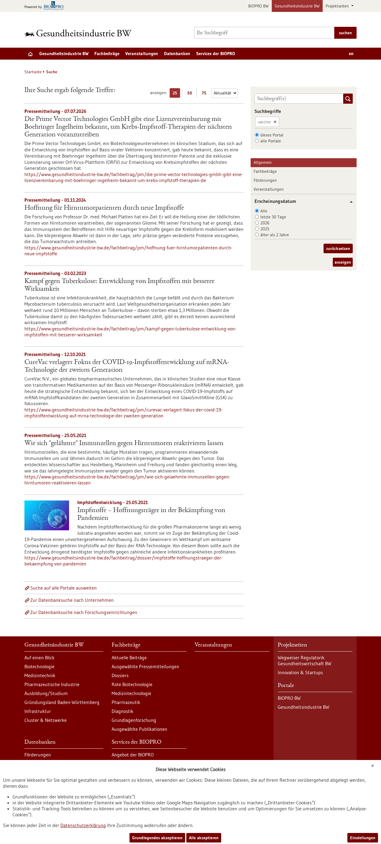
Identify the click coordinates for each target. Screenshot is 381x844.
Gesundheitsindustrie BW (297, 6)
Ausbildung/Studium (46, 693)
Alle (263, 211)
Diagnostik (122, 711)
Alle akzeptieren (203, 837)
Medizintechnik (39, 675)
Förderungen (265, 180)
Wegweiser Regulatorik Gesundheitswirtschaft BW (304, 660)
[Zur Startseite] (79, 33)
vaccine (264, 122)
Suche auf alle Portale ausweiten (63, 588)
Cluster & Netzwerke (45, 720)
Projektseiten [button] (338, 6)
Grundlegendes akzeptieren (157, 837)
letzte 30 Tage (273, 217)
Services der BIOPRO (215, 53)
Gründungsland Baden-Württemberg (61, 702)
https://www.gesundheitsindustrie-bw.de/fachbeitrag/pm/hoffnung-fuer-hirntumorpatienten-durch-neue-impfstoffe (128, 251)
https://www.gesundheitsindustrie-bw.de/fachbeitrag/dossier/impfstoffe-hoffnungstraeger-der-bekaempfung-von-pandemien (123, 561)
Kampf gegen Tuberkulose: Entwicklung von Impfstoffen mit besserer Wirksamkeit (119, 285)
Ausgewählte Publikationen (139, 729)
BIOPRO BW (258, 6)
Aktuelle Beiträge (129, 657)
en (351, 53)
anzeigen (343, 262)
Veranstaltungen (141, 53)
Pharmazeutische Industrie (51, 684)
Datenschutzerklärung (83, 825)
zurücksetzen (338, 248)
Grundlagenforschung (134, 720)
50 (191, 94)
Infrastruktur (37, 711)
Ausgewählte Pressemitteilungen (145, 666)
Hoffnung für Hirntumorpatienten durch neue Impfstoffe (104, 208)
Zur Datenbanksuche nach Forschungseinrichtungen (83, 612)
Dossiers (120, 675)
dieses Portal (271, 135)
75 (205, 94)
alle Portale (270, 141)
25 (176, 94)
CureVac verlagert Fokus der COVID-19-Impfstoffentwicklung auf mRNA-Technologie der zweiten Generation (126, 366)
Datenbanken (177, 53)
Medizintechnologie (131, 693)
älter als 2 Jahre (274, 234)
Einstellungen (362, 837)
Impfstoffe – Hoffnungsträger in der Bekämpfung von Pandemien (151, 514)
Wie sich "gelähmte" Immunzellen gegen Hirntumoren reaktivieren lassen (124, 443)
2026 (264, 223)
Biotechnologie (39, 666)
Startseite (33, 71)
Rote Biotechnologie (132, 684)
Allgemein (263, 162)
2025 (264, 228)
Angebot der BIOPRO (133, 755)
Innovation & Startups (300, 672)
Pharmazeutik (126, 702)
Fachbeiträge (106, 53)
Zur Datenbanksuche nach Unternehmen (72, 600)
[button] (349, 202)
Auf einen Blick (39, 657)
